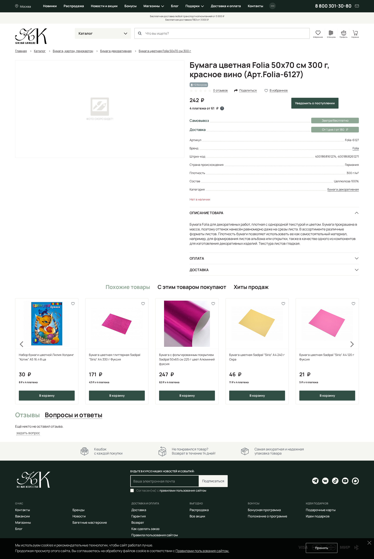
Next (355, 351)
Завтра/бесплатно (335, 120)
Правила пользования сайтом (154, 535)
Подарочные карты (320, 510)
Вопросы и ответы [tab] (73, 415)
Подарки (192, 6)
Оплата (197, 258)
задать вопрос (28, 432)
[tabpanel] (187, 429)
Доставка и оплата (226, 6)
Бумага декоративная (343, 189)
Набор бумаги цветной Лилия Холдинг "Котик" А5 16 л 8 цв (46, 357)
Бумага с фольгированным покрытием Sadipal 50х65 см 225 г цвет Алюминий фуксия (187, 359)
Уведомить (315, 103)
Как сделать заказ (145, 528)
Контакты (255, 6)
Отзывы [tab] (27, 415)
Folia (356, 148)
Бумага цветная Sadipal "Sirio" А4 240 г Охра (257, 357)
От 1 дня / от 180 (327, 129)
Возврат (137, 522)
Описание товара (206, 212)
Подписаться (213, 481)
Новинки (50, 6)
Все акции (197, 516)
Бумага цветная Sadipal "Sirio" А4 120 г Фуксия (326, 357)
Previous (19, 351)
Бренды (78, 510)
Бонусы (130, 6)
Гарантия (138, 516)
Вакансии (22, 516)
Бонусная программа (264, 510)
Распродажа (74, 6)
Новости (79, 516)
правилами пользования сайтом (183, 490)
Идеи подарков (317, 516)
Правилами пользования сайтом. (202, 550)
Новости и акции (104, 6)
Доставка (199, 269)
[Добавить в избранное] (73, 303)
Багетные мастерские (90, 522)
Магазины (151, 6)
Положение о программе (267, 516)
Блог (175, 6)
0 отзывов (220, 90)
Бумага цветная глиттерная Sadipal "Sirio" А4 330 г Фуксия (114, 357)
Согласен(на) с (171, 490)
